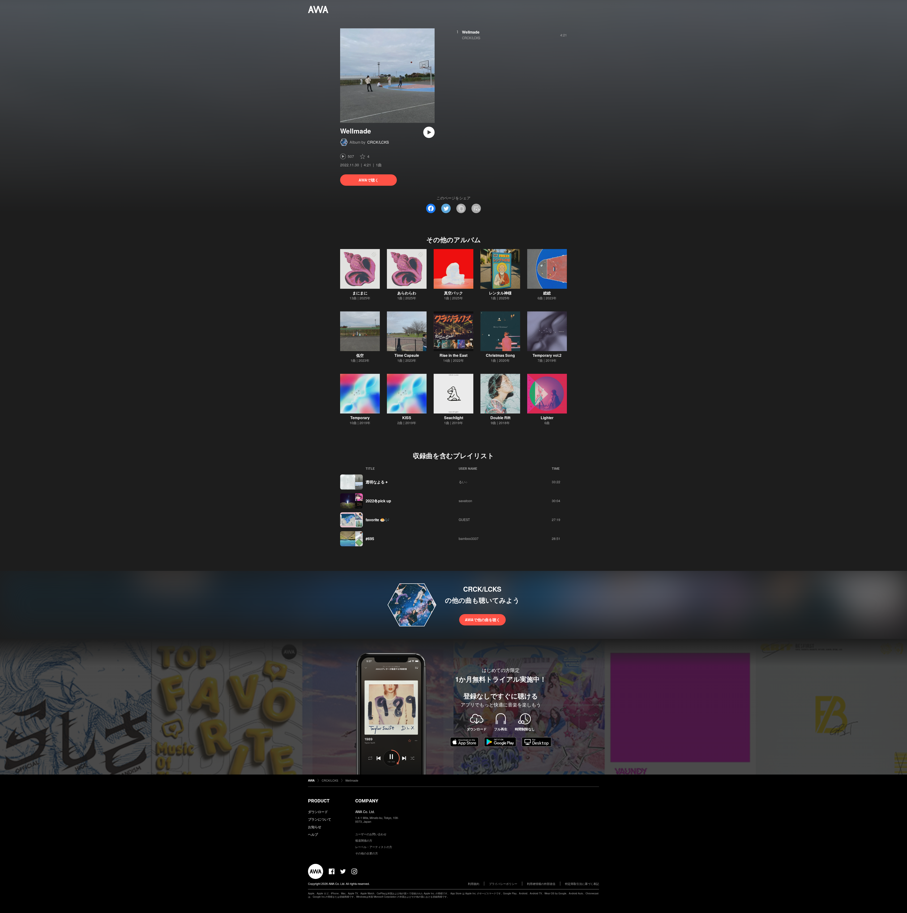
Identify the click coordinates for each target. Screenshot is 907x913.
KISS (406, 417)
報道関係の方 (363, 840)
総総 (547, 293)
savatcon (465, 500)
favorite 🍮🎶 (377, 519)
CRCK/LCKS (378, 142)
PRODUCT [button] (318, 801)
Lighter (547, 417)
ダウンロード (318, 811)
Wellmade (470, 32)
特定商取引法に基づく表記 (582, 884)
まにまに (360, 293)
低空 (360, 355)
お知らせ (314, 826)
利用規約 (473, 884)
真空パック (453, 293)
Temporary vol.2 (547, 355)
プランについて (319, 819)
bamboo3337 (469, 538)
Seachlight (453, 417)
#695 (370, 538)
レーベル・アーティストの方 (373, 847)
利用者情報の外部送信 (541, 884)
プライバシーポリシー (503, 884)
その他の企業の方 (366, 853)
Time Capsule (406, 355)
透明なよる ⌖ (377, 482)
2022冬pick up (378, 501)
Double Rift (500, 417)
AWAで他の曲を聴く (482, 619)
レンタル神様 (500, 293)
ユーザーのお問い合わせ (370, 834)
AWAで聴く (369, 180)
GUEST (464, 519)
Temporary (360, 417)
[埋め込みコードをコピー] (476, 208)
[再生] (429, 132)
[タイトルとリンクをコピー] (461, 208)
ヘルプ (313, 834)
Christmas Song (500, 355)
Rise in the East (453, 355)
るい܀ (463, 481)
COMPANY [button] (366, 801)
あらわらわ (406, 293)
